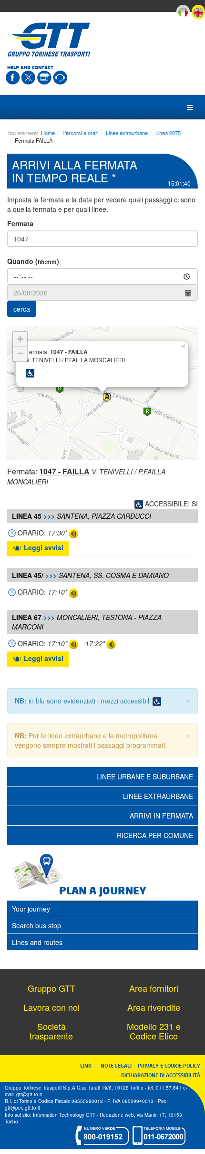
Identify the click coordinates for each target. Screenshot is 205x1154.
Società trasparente (51, 1031)
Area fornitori (153, 988)
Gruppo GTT (51, 988)
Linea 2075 (168, 132)
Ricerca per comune (155, 835)
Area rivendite (153, 1007)
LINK (88, 1065)
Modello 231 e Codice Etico (154, 1031)
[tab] (102, 909)
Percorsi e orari (80, 132)
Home (48, 132)
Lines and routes (37, 942)
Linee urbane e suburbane (144, 776)
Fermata (20, 223)
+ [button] (20, 339)
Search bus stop (36, 925)
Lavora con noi (51, 1007)
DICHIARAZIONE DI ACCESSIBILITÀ (160, 1075)
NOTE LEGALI (118, 1065)
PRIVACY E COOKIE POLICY (169, 1065)
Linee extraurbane (127, 132)
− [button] (20, 353)
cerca (21, 309)
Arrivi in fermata (161, 815)
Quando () (33, 261)
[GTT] (49, 39)
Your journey (31, 908)
